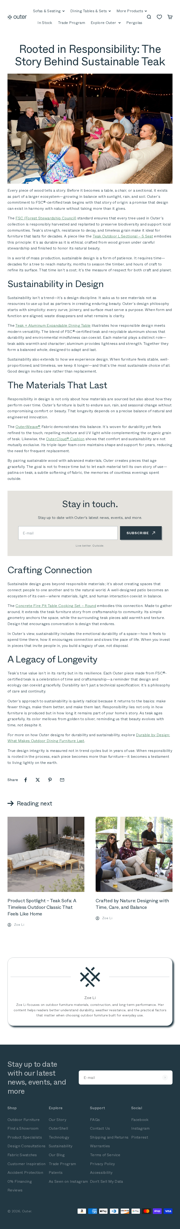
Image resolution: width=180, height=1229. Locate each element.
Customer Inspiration (26, 1164)
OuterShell (58, 1128)
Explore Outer (103, 22)
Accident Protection (25, 1172)
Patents (56, 1172)
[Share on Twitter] (37, 780)
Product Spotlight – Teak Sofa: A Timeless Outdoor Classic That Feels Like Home (42, 907)
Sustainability (60, 1146)
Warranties (100, 1146)
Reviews (15, 1190)
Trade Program (62, 1164)
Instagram (140, 1128)
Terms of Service (105, 1155)
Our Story (57, 1119)
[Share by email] (62, 780)
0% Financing (20, 1181)
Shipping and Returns (109, 1137)
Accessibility (101, 1172)
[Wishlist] (159, 17)
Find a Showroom (23, 1128)
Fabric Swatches (22, 1155)
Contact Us (100, 1128)
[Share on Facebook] (25, 780)
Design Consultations (26, 1146)
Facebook (140, 1119)
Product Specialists (25, 1137)
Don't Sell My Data (106, 1181)
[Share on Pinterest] (50, 780)
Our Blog (57, 1155)
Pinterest (139, 1137)
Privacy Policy (102, 1164)
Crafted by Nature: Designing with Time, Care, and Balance (132, 904)
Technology (59, 1137)
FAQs (95, 1119)
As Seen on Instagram (68, 1181)
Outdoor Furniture (24, 1119)
